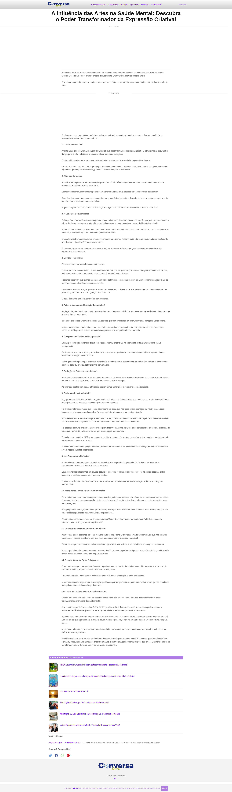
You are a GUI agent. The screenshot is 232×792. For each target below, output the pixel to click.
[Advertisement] (114, 46)
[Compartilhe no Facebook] (58, 756)
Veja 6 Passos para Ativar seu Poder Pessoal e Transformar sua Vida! (90, 725)
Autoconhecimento (98, 5)
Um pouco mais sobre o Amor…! (74, 691)
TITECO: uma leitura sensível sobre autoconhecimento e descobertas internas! (93, 665)
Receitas (124, 5)
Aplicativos (134, 5)
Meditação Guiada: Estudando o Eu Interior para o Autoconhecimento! (90, 714)
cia (115, 779)
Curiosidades (113, 5)
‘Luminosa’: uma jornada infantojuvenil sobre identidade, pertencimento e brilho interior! (97, 676)
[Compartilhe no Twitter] (52, 756)
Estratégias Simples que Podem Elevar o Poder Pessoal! (84, 703)
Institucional (156, 5)
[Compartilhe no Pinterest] (69, 756)
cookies (75, 788)
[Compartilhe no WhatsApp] (64, 756)
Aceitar (164, 788)
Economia (145, 5)
